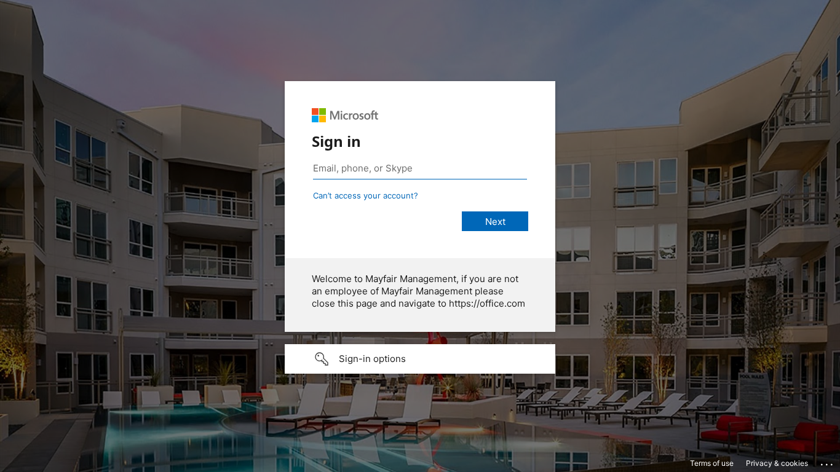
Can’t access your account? (365, 195)
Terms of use (712, 463)
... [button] (827, 461)
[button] (420, 359)
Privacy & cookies (777, 463)
